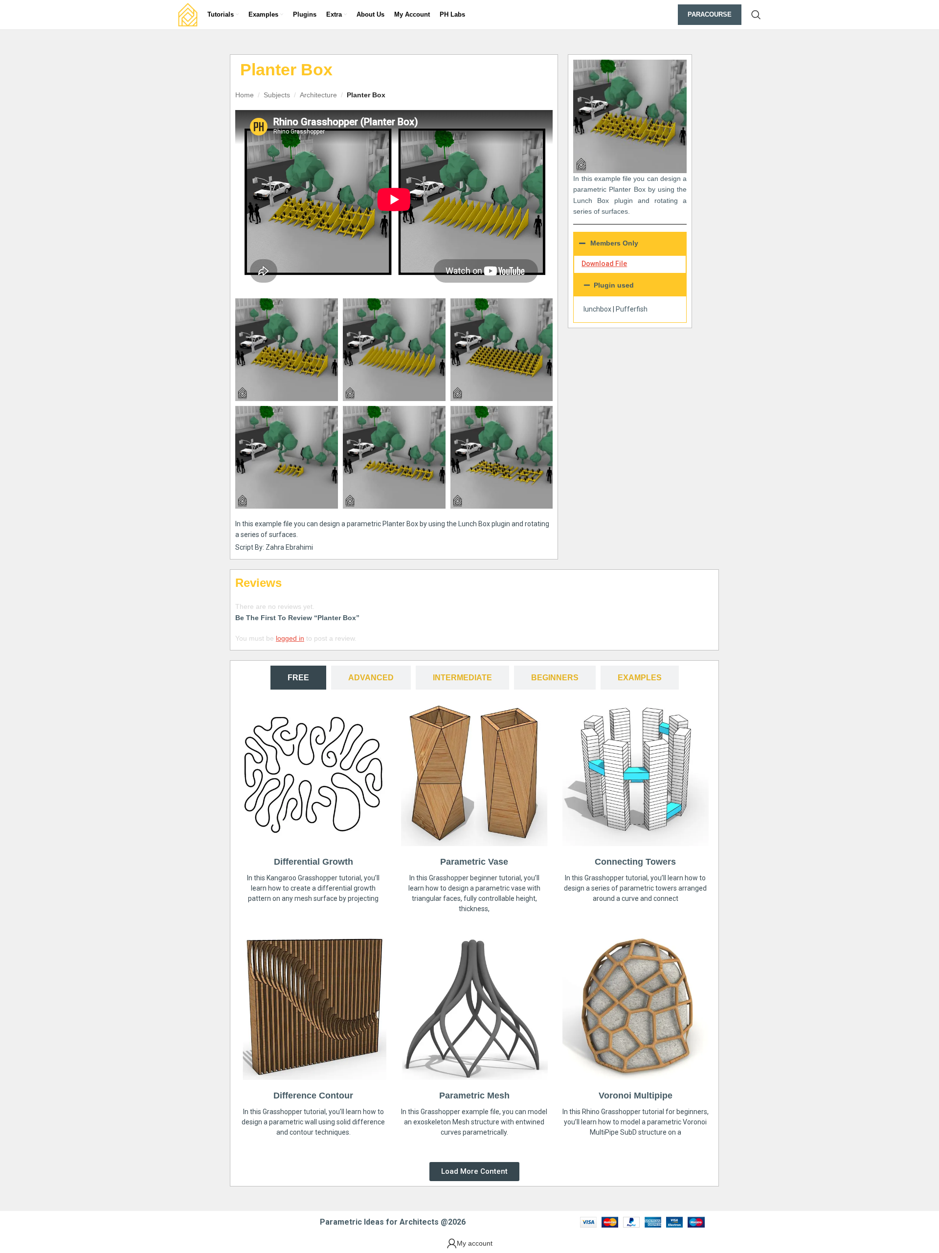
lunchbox (597, 309)
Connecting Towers (635, 862)
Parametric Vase (474, 862)
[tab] (298, 678)
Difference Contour (313, 1095)
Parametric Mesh (474, 1095)
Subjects (277, 95)
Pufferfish (632, 309)
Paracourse (710, 14)
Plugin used (614, 285)
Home (244, 95)
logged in (290, 638)
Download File (604, 264)
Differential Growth (313, 862)
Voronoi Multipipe (635, 1095)
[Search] (756, 14)
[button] (630, 285)
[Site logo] (188, 14)
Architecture (318, 95)
